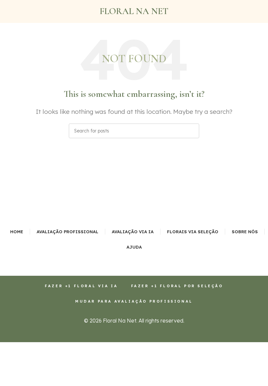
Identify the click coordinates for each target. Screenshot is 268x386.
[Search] (191, 130)
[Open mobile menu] (7, 11)
